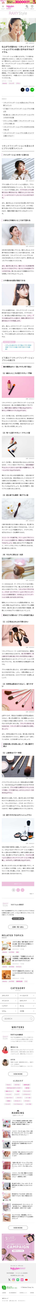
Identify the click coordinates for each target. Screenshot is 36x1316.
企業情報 (4, 1292)
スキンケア (5, 995)
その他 (10, 81)
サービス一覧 (5, 1300)
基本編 (27, 1088)
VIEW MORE (18, 1074)
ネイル (22, 1006)
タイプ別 (28, 1104)
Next (31, 893)
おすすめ (11, 952)
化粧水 (8, 1101)
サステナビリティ (21, 1300)
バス (26, 981)
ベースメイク (24, 995)
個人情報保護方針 (12, 1292)
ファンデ (11, 83)
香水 (17, 952)
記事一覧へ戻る (18, 927)
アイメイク (5, 1001)
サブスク (18, 966)
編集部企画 (19, 981)
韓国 (18, 1091)
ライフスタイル (18, 1104)
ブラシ (18, 83)
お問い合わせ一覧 (12, 1300)
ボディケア (23, 1001)
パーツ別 (28, 1097)
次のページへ (18, 884)
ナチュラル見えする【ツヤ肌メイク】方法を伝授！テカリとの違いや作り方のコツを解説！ (18, 347)
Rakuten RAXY (10, 7)
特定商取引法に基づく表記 (17, 1275)
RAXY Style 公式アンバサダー (14, 1088)
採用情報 (32, 1292)
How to (5, 83)
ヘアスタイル (26, 1094)
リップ (17, 1094)
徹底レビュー (9, 1091)
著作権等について (23, 1292)
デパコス (27, 1101)
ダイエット (17, 1101)
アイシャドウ (27, 1091)
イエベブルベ (9, 1097)
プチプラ (19, 1097)
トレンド (8, 1094)
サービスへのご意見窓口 (22, 1273)
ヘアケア (5, 1006)
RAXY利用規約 (10, 1273)
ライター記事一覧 (18, 918)
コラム (4, 1011)
